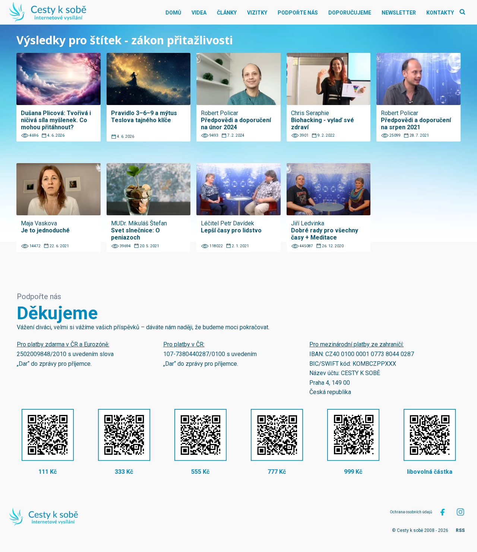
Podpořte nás (298, 13)
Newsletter (399, 13)
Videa (199, 13)
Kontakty (440, 13)
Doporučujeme (349, 13)
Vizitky (257, 13)
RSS (460, 530)
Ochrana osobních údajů (411, 512)
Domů (173, 13)
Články (227, 13)
